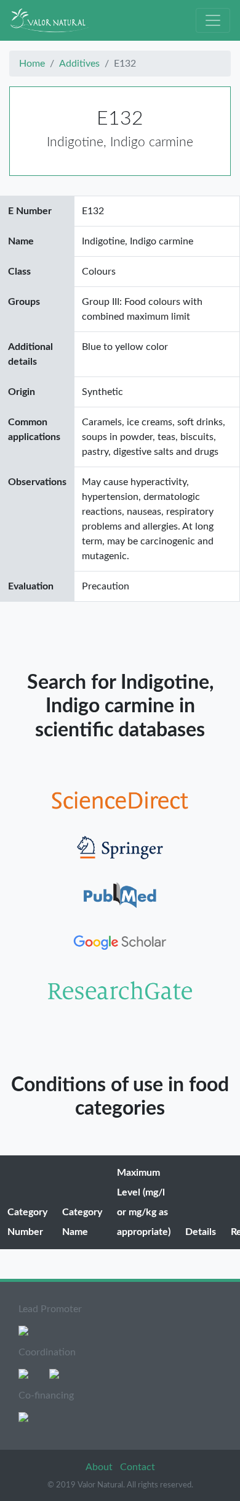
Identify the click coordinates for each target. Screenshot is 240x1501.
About (100, 1467)
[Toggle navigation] (213, 20)
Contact (137, 1467)
